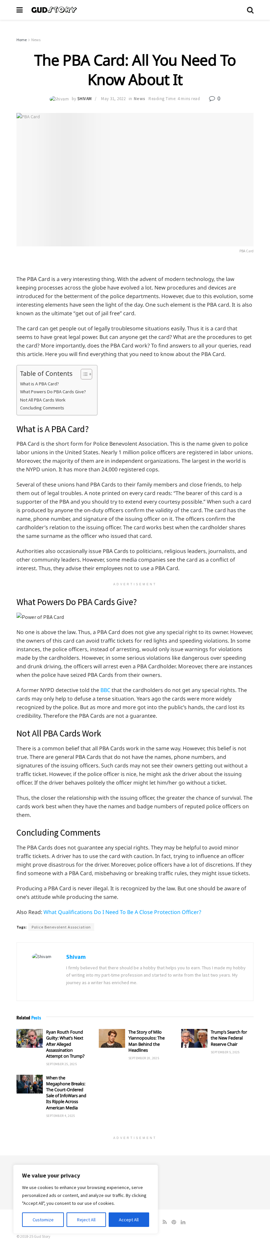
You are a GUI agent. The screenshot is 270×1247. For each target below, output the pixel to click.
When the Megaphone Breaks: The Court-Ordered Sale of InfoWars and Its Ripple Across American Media (66, 1093)
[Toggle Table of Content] (83, 374)
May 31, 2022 (113, 98)
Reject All (86, 1220)
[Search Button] (250, 10)
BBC (105, 690)
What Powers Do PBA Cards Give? (53, 392)
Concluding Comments (42, 408)
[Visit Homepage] (134, 10)
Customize (43, 1220)
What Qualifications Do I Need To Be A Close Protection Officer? (122, 912)
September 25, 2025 (61, 1064)
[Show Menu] (19, 10)
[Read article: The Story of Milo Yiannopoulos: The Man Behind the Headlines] (112, 1038)
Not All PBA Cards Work (43, 400)
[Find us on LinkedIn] (183, 1222)
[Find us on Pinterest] (174, 1222)
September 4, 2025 (60, 1116)
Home (21, 39)
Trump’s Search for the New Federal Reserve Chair (229, 1038)
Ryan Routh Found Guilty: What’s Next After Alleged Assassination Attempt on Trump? (65, 1044)
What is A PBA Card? (39, 384)
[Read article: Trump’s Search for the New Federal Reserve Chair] (194, 1038)
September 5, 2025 (225, 1052)
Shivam (84, 98)
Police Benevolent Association (61, 927)
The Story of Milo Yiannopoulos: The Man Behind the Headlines (146, 1041)
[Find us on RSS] (165, 1222)
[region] (85, 1199)
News (35, 39)
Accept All (129, 1220)
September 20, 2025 (143, 1058)
